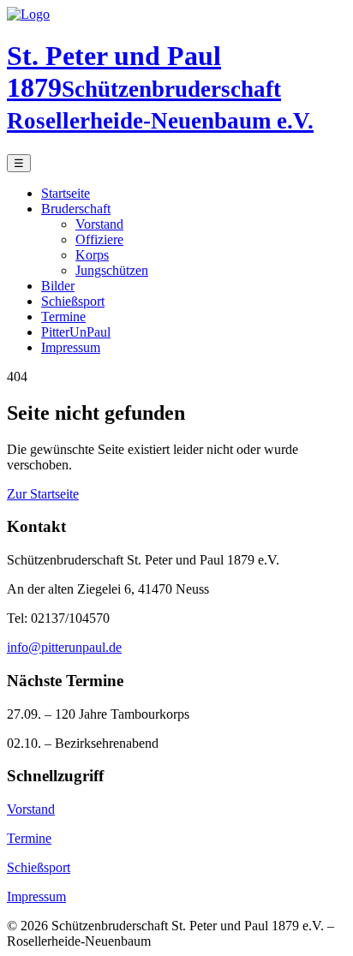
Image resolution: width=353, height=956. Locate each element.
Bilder (58, 285)
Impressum (70, 347)
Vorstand (99, 224)
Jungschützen (111, 270)
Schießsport (73, 301)
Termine (63, 316)
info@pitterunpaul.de (64, 647)
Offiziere (99, 239)
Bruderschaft (76, 208)
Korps (92, 255)
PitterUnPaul (76, 332)
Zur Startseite (43, 494)
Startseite (65, 193)
